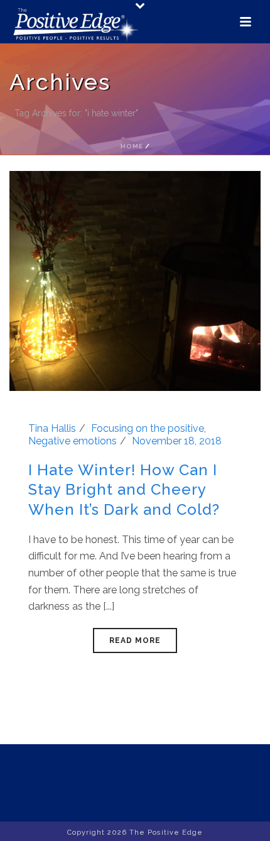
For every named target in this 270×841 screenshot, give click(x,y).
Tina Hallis (52, 428)
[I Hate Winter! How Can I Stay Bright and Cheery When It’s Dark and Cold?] (135, 280)
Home (132, 146)
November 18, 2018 (177, 441)
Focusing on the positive (147, 428)
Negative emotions (72, 441)
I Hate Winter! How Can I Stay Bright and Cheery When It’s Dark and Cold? (124, 489)
